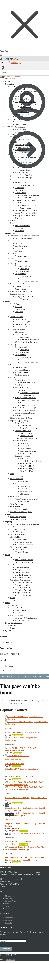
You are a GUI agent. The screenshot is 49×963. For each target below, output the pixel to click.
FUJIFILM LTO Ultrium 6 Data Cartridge (22, 777)
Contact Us (9, 908)
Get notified (17, 753)
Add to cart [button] (16, 766)
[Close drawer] (1, 54)
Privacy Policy (11, 901)
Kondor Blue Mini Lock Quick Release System (24, 732)
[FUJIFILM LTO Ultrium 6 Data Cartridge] (21, 769)
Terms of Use (10, 906)
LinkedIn (8, 923)
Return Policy (10, 903)
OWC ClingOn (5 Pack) (14, 764)
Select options (17, 735)
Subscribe (6, 949)
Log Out (8, 898)
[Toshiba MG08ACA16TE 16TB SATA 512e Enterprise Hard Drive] (27, 740)
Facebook (9, 666)
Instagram (9, 920)
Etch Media (10, 959)
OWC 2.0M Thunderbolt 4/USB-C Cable (21, 842)
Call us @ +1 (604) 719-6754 (11, 654)
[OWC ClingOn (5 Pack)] (18, 755)
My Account (10, 642)
